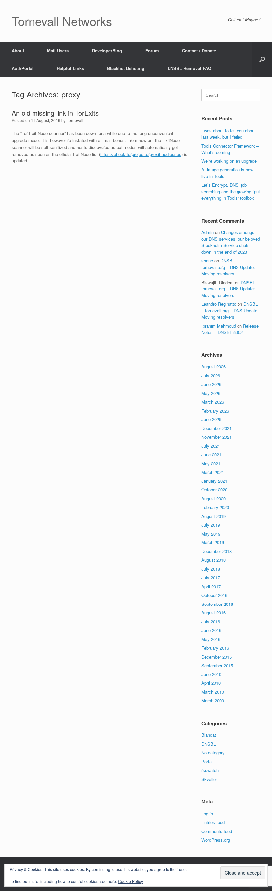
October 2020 (214, 489)
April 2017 (211, 586)
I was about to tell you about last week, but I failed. (228, 133)
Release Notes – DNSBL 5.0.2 (230, 329)
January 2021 (214, 481)
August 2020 (213, 498)
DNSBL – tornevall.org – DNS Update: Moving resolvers (228, 267)
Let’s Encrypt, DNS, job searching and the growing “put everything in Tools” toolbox (230, 191)
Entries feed (213, 822)
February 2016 (215, 648)
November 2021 (216, 437)
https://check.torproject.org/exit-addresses (140, 154)
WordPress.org (215, 840)
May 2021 (210, 463)
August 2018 (213, 560)
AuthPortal (23, 68)
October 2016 (214, 595)
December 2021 (216, 428)
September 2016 (217, 604)
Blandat (208, 735)
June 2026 (211, 384)
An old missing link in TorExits (55, 113)
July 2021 (210, 446)
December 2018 (216, 551)
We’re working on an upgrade (229, 161)
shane (207, 260)
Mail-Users (58, 50)
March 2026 (212, 402)
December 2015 (216, 657)
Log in (207, 813)
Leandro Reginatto (218, 304)
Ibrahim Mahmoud (218, 326)
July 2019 (210, 525)
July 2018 (210, 569)
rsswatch (210, 770)
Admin (207, 232)
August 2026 (213, 366)
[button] (262, 59)
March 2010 (212, 692)
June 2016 (211, 630)
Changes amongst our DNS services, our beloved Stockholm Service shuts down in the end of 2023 (230, 242)
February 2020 (215, 507)
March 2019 (212, 542)
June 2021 (211, 454)
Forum (152, 50)
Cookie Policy (130, 881)
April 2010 (211, 683)
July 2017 (210, 577)
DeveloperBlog (107, 50)
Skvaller (209, 779)
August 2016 (213, 612)
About (18, 50)
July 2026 (210, 375)
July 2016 (210, 621)
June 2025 (211, 419)
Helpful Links (70, 68)
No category (213, 752)
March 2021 (212, 472)
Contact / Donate (199, 50)
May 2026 (210, 393)
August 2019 (213, 516)
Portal (207, 761)
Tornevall (75, 120)
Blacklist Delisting (125, 68)
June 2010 (211, 674)
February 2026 (215, 411)
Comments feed (216, 831)
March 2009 (212, 700)
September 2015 (217, 665)
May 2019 (210, 534)
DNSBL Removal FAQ (189, 68)
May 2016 (210, 639)
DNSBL (208, 744)
